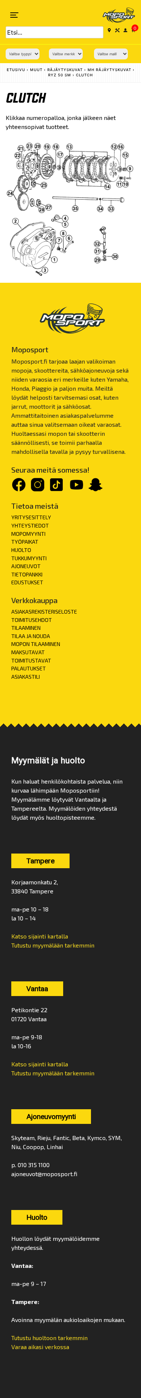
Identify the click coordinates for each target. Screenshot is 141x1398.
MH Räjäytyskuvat (109, 70)
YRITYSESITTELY (31, 517)
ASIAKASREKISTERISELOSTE (44, 611)
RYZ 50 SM (59, 75)
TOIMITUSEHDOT (31, 620)
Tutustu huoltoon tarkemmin (49, 1337)
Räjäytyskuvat (65, 70)
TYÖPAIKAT (24, 541)
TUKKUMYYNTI (29, 558)
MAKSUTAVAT (28, 652)
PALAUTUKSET (28, 668)
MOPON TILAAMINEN (35, 644)
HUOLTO (21, 550)
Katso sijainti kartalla (39, 936)
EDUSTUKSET (27, 582)
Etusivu (16, 70)
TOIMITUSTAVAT (31, 660)
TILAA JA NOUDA (30, 636)
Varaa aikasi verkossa (40, 1346)
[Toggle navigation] (14, 15)
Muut (36, 70)
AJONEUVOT (26, 566)
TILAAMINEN (26, 628)
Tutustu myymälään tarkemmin (52, 945)
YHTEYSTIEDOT (30, 525)
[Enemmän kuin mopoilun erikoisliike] (114, 15)
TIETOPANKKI (26, 574)
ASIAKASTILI (25, 676)
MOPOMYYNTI (28, 534)
